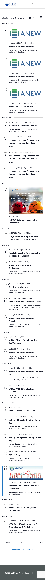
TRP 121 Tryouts (16, 455)
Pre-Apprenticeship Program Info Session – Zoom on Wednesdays (24, 157)
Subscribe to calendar (21, 549)
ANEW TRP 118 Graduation (21, 106)
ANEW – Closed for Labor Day (22, 411)
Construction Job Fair (18, 287)
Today (22, 542)
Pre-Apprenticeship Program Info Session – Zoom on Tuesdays (24, 141)
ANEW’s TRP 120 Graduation (21, 352)
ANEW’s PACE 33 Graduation (21, 46)
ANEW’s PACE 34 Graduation (21, 76)
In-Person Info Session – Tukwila (23, 125)
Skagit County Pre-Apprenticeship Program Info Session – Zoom (24, 238)
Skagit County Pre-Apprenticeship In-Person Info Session (24, 254)
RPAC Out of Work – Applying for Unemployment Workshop (24, 525)
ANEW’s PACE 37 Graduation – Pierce (25, 302)
